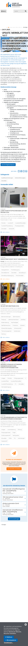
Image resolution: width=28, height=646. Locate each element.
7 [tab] (16, 27)
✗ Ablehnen (8, 637)
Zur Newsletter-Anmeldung (14, 468)
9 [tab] (19, 27)
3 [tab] (10, 27)
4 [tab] (11, 27)
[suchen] (25, 11)
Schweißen (4, 181)
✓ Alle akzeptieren (10, 640)
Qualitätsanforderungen (7, 178)
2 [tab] (8, 27)
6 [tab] (15, 27)
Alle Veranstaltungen (14, 519)
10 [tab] (21, 27)
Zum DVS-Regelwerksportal (8, 164)
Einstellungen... (8, 642)
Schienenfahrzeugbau (20, 178)
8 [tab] (18, 27)
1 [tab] (7, 27)
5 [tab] (13, 27)
